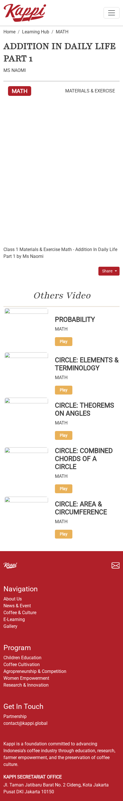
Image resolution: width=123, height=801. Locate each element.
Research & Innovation (26, 685)
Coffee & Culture (19, 612)
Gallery (10, 626)
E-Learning (14, 619)
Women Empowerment (26, 678)
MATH (62, 32)
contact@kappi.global (25, 723)
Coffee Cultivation (21, 664)
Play (64, 341)
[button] (105, 565)
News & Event (17, 605)
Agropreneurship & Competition (34, 671)
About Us (12, 599)
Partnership (15, 716)
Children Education (22, 657)
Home (9, 32)
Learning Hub (35, 32)
